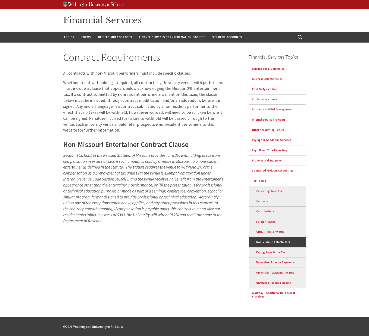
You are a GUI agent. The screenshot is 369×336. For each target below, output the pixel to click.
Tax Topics (259, 181)
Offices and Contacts (115, 37)
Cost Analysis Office (264, 89)
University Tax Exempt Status (275, 272)
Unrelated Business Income (273, 283)
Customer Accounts (264, 99)
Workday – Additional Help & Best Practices (273, 294)
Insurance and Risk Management (272, 109)
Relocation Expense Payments (275, 262)
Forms (86, 37)
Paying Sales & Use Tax (270, 252)
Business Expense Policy (267, 79)
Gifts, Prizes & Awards (270, 232)
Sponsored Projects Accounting (272, 170)
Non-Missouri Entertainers (273, 242)
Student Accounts (227, 37)
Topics (69, 37)
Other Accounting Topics (268, 130)
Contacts (262, 201)
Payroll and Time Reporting (269, 150)
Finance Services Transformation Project (172, 37)
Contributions (265, 211)
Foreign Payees (265, 222)
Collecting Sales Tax (269, 191)
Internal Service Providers (268, 119)
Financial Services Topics (273, 57)
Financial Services (102, 20)
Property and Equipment (268, 160)
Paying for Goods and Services (271, 140)
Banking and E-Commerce (268, 69)
